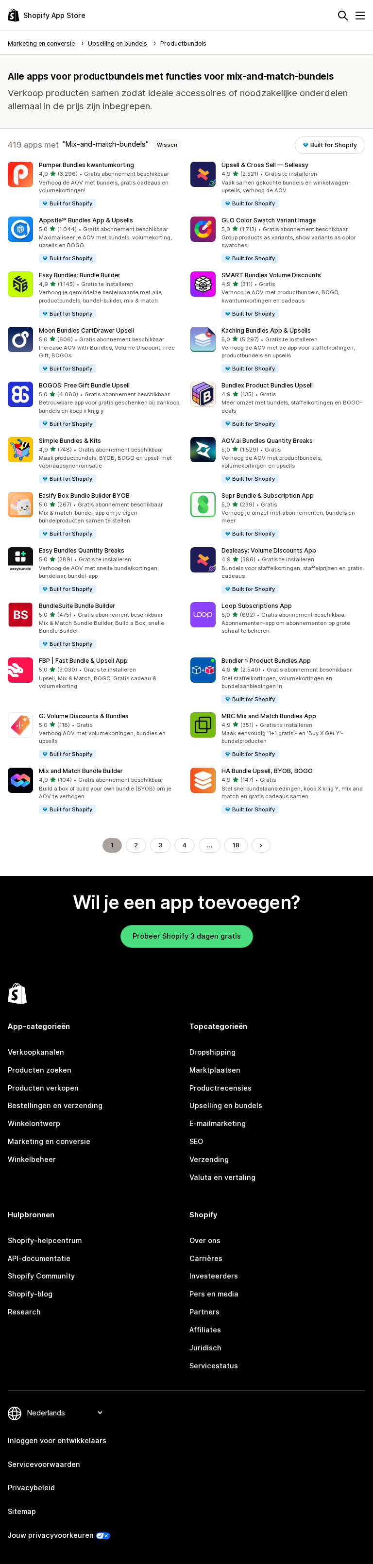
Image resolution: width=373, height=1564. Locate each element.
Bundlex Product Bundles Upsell (267, 385)
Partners (204, 1312)
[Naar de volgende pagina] (261, 845)
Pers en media (213, 1294)
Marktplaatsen (214, 1070)
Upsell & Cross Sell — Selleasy (264, 164)
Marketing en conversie (49, 1141)
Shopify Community (41, 1276)
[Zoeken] (343, 15)
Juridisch (205, 1348)
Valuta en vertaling (222, 1177)
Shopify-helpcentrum (45, 1240)
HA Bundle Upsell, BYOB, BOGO (267, 770)
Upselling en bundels (225, 1105)
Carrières (205, 1258)
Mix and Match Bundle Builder (81, 770)
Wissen (167, 144)
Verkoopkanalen (36, 1052)
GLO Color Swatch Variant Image (268, 220)
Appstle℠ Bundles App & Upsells (86, 220)
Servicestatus (213, 1366)
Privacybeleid (31, 1487)
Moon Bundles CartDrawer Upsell (86, 330)
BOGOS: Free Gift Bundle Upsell (84, 385)
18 (236, 845)
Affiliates (205, 1330)
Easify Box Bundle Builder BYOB (84, 495)
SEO (196, 1141)
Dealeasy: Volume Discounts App (268, 550)
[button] (95, 185)
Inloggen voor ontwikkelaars (57, 1440)
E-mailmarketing (217, 1123)
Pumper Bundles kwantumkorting (86, 164)
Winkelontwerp (34, 1123)
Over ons (204, 1240)
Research (24, 1312)
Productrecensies (220, 1088)
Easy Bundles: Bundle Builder (79, 275)
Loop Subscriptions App (256, 605)
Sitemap (22, 1511)
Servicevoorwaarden (44, 1464)
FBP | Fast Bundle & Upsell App (83, 660)
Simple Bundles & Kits (70, 440)
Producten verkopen (43, 1088)
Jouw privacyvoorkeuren (51, 1535)
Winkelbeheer (32, 1159)
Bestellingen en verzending (55, 1105)
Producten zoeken (39, 1070)
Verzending (209, 1159)
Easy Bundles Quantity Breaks (81, 550)
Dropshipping (212, 1052)
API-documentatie (39, 1258)
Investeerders (213, 1276)
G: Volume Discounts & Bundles (84, 716)
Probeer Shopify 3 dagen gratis (187, 936)
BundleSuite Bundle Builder (77, 605)
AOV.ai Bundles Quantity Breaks (267, 440)
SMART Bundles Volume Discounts (271, 275)
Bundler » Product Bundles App (266, 660)
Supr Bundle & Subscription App (267, 495)
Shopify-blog (30, 1294)
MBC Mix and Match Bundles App (268, 716)
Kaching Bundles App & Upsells (266, 330)
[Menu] (360, 15)
